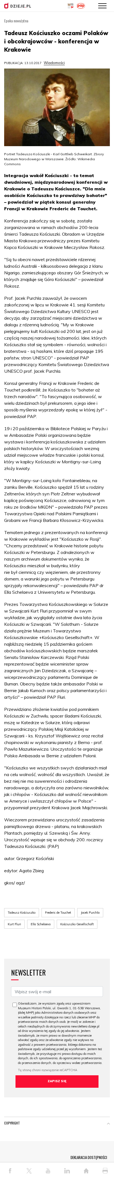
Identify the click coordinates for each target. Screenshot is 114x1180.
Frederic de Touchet (58, 912)
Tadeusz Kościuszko (21, 912)
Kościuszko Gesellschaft (77, 924)
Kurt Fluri (14, 924)
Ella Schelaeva (41, 924)
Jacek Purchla (90, 912)
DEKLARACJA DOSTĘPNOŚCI (89, 1157)
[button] (108, 1124)
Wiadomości (54, 63)
